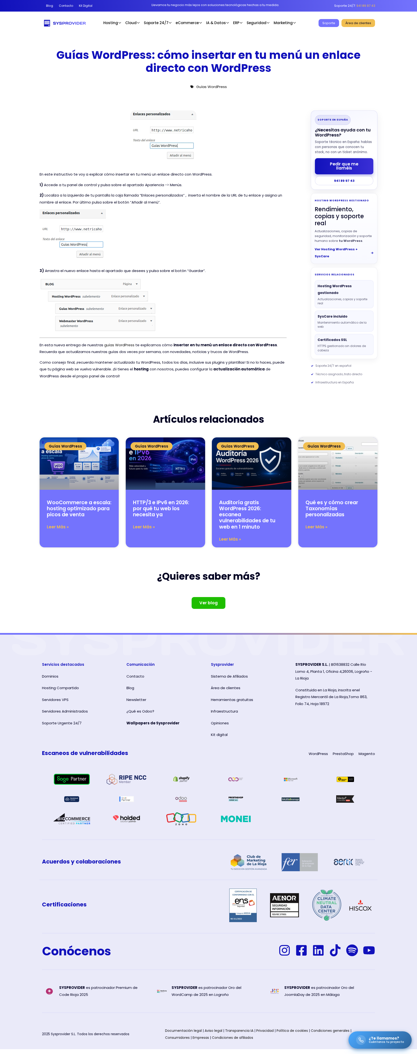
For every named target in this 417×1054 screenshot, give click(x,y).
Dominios (50, 676)
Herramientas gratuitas (232, 699)
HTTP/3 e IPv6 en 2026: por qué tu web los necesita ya (161, 508)
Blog (130, 687)
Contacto (135, 676)
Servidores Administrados (65, 711)
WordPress (318, 753)
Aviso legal (213, 1030)
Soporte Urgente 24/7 (62, 723)
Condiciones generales (330, 1030)
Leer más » (58, 527)
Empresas (201, 1037)
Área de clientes (225, 687)
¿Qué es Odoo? (140, 711)
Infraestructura (224, 711)
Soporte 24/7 (156, 22)
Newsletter (136, 699)
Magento (367, 753)
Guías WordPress (211, 86)
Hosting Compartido (60, 687)
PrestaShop (343, 753)
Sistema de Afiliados (229, 676)
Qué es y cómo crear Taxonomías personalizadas (332, 508)
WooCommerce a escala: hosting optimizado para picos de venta (79, 508)
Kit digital (219, 734)
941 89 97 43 (344, 180)
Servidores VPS (55, 699)
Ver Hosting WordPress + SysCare (344, 252)
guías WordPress (119, 344)
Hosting (110, 22)
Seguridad (256, 22)
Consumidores (177, 1037)
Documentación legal (183, 1030)
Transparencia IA (239, 1030)
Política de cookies (292, 1030)
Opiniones (220, 723)
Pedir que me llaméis (344, 166)
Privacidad (265, 1030)
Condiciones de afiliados (232, 1037)
